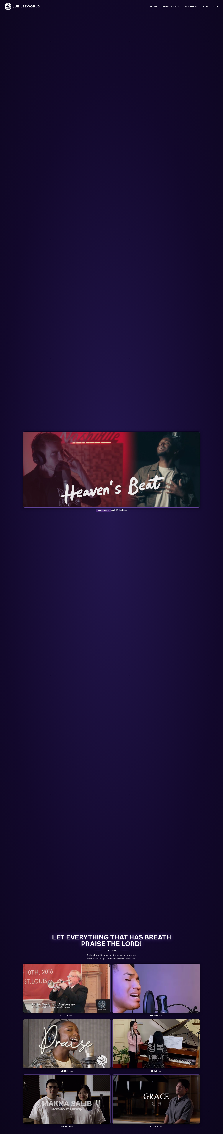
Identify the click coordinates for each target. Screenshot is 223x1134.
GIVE (215, 6)
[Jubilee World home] (22, 6)
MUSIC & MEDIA (171, 6)
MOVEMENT (191, 6)
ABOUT (153, 6)
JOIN (205, 6)
